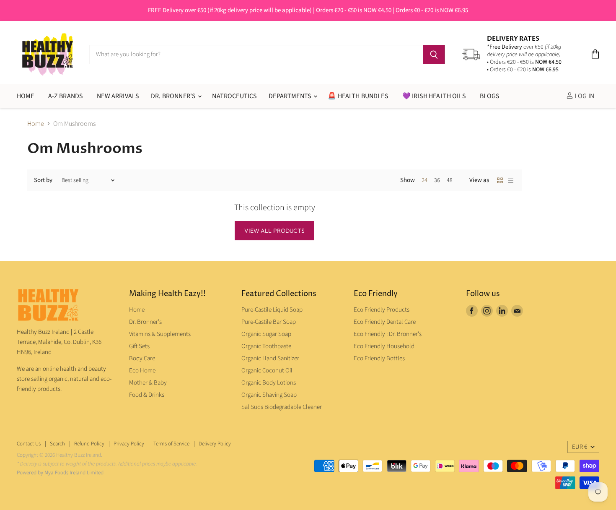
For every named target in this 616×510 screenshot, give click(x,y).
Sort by (43, 180)
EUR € (579, 446)
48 (450, 180)
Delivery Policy (215, 444)
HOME (25, 96)
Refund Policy (89, 444)
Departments (291, 96)
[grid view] (500, 180)
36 (437, 180)
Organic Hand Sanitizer (270, 358)
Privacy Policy (129, 444)
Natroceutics (234, 96)
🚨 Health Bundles (358, 96)
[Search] (434, 54)
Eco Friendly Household (384, 346)
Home (35, 124)
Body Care (142, 358)
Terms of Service (171, 444)
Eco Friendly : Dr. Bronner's (388, 334)
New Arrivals (118, 96)
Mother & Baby (148, 382)
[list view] (511, 180)
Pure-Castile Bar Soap (268, 321)
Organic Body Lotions (268, 382)
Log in (583, 96)
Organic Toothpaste (266, 346)
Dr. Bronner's (174, 96)
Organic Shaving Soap (269, 394)
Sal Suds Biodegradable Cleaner (281, 407)
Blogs (490, 96)
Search (57, 444)
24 (424, 180)
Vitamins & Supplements (160, 334)
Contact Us (29, 444)
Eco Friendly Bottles (379, 358)
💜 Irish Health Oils (434, 96)
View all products (274, 230)
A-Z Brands (65, 96)
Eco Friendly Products (381, 309)
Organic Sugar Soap (266, 334)
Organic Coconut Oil (266, 370)
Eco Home (142, 370)
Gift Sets (139, 346)
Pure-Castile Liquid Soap (272, 309)
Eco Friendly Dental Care (385, 321)
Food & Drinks (146, 394)
